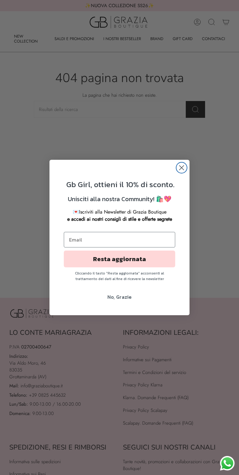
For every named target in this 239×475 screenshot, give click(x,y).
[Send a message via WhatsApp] (227, 463)
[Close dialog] (181, 167)
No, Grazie (119, 297)
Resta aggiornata (119, 259)
